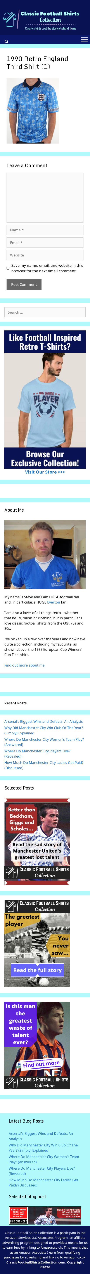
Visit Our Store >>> (45, 472)
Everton (54, 602)
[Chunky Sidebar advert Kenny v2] (37, 1088)
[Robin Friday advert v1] (37, 986)
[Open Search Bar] (6, 41)
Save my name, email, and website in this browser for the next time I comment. (47, 268)
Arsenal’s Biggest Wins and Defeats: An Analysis (43, 721)
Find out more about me (24, 665)
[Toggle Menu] (84, 39)
